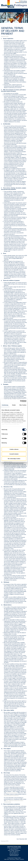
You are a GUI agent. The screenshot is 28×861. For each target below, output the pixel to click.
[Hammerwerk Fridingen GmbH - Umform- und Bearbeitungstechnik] (14, 4)
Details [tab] (14, 405)
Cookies (17, 859)
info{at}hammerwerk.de (11, 792)
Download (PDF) (5, 36)
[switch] (24, 434)
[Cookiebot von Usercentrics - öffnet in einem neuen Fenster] (20, 401)
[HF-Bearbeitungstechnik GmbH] (21, 2)
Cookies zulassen (14, 449)
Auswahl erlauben (14, 454)
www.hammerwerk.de (14, 855)
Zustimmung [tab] (5, 405)
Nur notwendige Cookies (14, 458)
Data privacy (12, 859)
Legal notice (6, 859)
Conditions (22, 859)
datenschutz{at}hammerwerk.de (11, 795)
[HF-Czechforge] (23, 1)
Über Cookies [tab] (22, 405)
